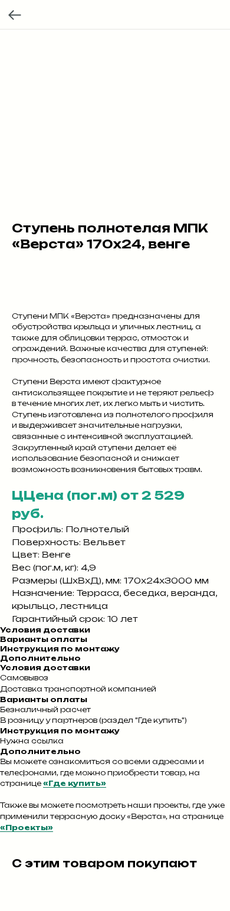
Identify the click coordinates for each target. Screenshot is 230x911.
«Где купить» (74, 783)
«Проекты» (26, 827)
